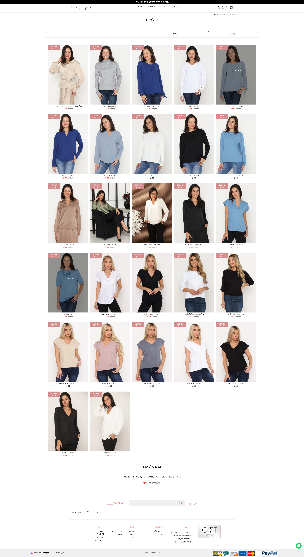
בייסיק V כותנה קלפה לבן (194, 383)
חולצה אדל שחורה (68, 453)
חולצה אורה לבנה (194, 106)
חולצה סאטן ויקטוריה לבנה (152, 245)
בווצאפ (177, 536)
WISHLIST (100, 534)
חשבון (102, 531)
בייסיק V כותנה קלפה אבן (68, 383)
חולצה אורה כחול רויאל (152, 106)
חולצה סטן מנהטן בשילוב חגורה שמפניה (68, 106)
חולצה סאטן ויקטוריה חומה (68, 245)
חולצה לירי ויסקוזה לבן (110, 314)
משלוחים (131, 534)
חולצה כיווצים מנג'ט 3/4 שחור (236, 314)
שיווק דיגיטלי (60, 552)
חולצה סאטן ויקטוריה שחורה (194, 245)
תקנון (120, 534)
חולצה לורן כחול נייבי (68, 175)
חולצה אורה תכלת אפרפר (236, 106)
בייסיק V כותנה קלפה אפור (152, 383)
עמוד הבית (231, 14)
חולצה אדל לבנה (110, 453)
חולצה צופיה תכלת (236, 245)
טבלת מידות (130, 531)
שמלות (140, 6)
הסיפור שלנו (158, 531)
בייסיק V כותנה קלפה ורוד (110, 383)
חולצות (166, 6)
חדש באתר (177, 6)
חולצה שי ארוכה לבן (152, 175)
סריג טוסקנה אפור (110, 106)
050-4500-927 (175, 532)
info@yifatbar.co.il (184, 538)
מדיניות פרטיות (117, 531)
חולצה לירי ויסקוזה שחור (152, 314)
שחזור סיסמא (99, 540)
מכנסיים (130, 6)
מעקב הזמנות (99, 537)
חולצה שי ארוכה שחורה (194, 175)
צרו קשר (160, 534)
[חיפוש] (219, 7)
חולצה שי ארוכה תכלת (236, 175)
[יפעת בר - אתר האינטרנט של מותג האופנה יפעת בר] (81, 8)
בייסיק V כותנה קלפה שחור (236, 383)
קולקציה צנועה (153, 6)
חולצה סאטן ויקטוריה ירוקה (110, 245)
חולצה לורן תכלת (110, 175)
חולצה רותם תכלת (68, 314)
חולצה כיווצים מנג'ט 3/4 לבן (194, 314)
